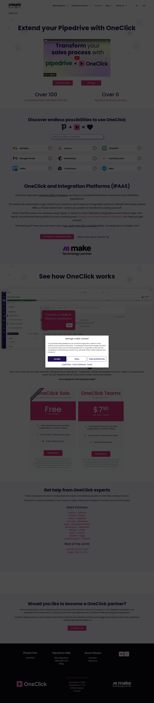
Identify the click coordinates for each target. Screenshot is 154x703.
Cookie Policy (66, 364)
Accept (57, 359)
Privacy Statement (79, 364)
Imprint (89, 364)
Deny (77, 359)
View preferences (97, 359)
